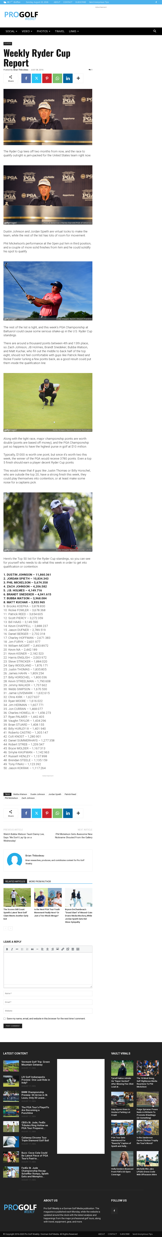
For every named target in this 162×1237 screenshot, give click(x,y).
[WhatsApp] (57, 78)
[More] (78, 78)
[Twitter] (36, 78)
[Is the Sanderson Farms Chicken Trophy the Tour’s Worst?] (148, 1127)
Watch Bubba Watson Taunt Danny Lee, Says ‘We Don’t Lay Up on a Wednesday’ (23, 837)
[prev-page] (5, 928)
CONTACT (67, 2)
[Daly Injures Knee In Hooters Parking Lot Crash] (122, 1099)
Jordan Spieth (54, 794)
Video (26, 31)
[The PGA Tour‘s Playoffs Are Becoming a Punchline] (11, 1111)
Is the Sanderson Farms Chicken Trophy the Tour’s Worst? (147, 1140)
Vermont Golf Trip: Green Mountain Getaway (36, 1063)
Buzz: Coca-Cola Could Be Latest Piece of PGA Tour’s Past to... (35, 1155)
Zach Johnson (28, 798)
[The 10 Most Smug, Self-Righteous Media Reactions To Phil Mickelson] (148, 1068)
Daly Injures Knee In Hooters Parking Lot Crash (120, 1112)
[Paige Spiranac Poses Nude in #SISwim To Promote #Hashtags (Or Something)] (148, 1099)
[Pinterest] (47, 78)
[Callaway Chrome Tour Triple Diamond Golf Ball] (11, 1141)
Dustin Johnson (38, 794)
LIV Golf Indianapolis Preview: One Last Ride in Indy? (36, 1080)
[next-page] (10, 928)
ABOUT (57, 2)
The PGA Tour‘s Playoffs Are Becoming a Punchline (35, 1110)
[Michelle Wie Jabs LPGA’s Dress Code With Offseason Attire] (148, 1158)
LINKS (72, 31)
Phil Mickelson (11, 798)
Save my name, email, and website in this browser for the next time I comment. (46, 1018)
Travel (60, 31)
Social (10, 31)
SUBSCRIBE (80, 2)
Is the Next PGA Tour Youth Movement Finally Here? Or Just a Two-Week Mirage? (47, 912)
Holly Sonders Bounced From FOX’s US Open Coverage (122, 1172)
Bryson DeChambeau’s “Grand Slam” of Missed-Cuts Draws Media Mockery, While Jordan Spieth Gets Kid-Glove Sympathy (78, 915)
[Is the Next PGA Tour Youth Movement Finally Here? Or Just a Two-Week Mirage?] (48, 897)
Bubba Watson (20, 794)
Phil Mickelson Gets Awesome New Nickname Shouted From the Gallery (73, 836)
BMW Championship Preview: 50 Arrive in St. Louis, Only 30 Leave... (35, 1095)
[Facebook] (156, 2)
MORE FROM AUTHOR (40, 881)
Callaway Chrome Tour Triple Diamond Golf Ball (35, 1139)
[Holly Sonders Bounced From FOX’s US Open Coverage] (122, 1158)
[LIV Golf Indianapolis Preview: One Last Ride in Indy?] (11, 1081)
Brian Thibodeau (20, 70)
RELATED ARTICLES (15, 881)
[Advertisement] (101, 16)
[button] (155, 31)
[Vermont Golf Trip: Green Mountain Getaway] (11, 1065)
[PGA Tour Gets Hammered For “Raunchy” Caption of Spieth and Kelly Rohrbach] (122, 1127)
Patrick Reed (70, 794)
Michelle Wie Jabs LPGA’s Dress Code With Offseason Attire (147, 1172)
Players (7, 43)
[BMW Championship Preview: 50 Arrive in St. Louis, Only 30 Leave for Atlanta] (11, 1096)
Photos (42, 31)
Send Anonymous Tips (99, 2)
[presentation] (7, 949)
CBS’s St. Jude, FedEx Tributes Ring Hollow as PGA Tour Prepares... (35, 1125)
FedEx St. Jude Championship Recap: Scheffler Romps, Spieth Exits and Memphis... (35, 1172)
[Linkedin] (68, 78)
